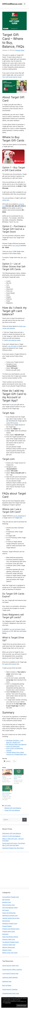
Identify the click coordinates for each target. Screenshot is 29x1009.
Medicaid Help (6, 981)
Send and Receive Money (10, 937)
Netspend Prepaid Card (9, 923)
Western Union (6, 950)
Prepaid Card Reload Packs (10, 929)
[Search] (24, 820)
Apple (8, 423)
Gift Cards (7, 805)
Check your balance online (12, 340)
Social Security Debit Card (10, 965)
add (12, 404)
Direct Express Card (8, 905)
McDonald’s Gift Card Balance (11, 833)
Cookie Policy (8, 1002)
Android (15, 423)
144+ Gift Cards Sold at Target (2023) (18, 777)
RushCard (5, 934)
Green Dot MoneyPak (12, 746)
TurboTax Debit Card (8, 945)
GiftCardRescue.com (12, 4)
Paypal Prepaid (7, 926)
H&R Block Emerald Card (10, 915)
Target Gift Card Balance (12, 810)
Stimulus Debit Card (8, 939)
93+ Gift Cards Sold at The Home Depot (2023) (6, 793)
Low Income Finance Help (10, 973)
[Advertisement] (14, 870)
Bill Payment (6, 899)
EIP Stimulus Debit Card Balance (16, 744)
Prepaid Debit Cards (8, 931)
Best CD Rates (6, 985)
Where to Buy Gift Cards (9, 952)
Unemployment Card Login (10, 993)
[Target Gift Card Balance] (7, 772)
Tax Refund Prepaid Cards (10, 942)
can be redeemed (18, 516)
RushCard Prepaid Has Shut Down (13, 848)
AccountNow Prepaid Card (10, 897)
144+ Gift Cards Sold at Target (11, 77)
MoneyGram (6, 921)
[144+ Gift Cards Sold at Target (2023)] (19, 772)
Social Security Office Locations (12, 969)
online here (5, 200)
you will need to (13, 346)
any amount (16, 245)
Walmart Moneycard (8, 947)
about (10, 251)
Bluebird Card (6, 902)
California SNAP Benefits (10, 977)
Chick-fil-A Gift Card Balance (11, 836)
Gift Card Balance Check (10, 907)
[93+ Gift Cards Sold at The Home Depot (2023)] (7, 788)
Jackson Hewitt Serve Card (10, 918)
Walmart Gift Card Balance (12, 808)
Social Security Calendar (9, 989)
